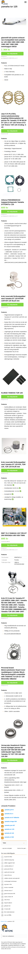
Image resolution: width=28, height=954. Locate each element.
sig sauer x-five (8, 884)
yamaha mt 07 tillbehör (12, 817)
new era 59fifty (7, 915)
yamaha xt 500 (9, 837)
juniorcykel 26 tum (8, 869)
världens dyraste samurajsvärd (11, 878)
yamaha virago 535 (11, 821)
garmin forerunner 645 (9, 893)
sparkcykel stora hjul (9, 872)
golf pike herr (7, 905)
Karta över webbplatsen (8, 936)
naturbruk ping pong (9, 859)
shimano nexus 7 (8, 890)
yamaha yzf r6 (9, 809)
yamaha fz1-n (9, 813)
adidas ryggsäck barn (9, 862)
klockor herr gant (21, 848)
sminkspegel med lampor (10, 881)
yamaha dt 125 (9, 833)
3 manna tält (7, 909)
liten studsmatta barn (9, 912)
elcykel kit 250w (8, 856)
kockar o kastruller (8, 887)
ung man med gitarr (7, 848)
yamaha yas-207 (10, 825)
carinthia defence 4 (8, 866)
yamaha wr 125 (9, 829)
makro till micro (8, 875)
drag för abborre (8, 902)
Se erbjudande (12, 53)
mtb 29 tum (7, 899)
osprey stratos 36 (8, 896)
